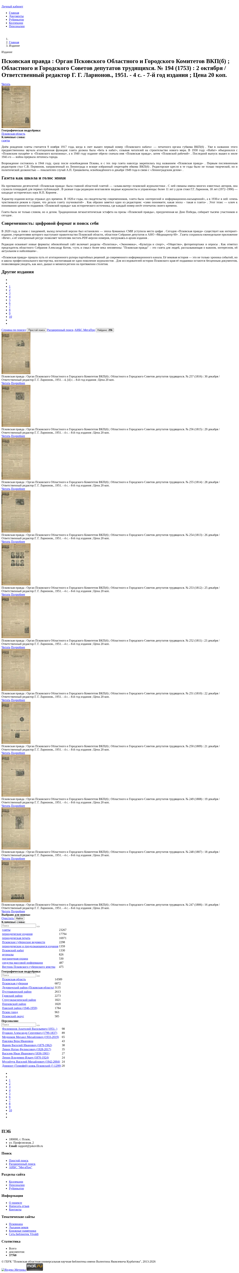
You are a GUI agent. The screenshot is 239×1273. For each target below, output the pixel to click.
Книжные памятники (22, 1230)
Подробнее (18, 383)
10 (10, 316)
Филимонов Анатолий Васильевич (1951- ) (29, 1028)
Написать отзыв (19, 1206)
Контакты (15, 1209)
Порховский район (14, 1004)
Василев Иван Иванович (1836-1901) (25, 1053)
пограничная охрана (15, 958)
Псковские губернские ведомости (23, 942)
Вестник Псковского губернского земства (28, 966)
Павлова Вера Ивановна (17, 1041)
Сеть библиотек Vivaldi (23, 1234)
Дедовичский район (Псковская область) (28, 987)
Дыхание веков (18, 1227)
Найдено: (104, 330)
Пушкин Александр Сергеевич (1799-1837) (29, 1032)
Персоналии (17, 26)
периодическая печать (16, 938)
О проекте (15, 1202)
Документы (16, 16)
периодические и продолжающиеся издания (30, 946)
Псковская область (13, 133)
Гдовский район (12, 995)
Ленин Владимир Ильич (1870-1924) (25, 1057)
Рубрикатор (16, 19)
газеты (5, 140)
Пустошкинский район (17, 991)
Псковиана (16, 1224)
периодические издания (17, 934)
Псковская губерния (15, 983)
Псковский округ (13, 1016)
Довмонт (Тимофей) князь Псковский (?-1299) (31, 1065)
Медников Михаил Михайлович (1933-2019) (30, 1037)
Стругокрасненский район (19, 999)
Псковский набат (13, 950)
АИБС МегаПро (84, 330)
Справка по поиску (13, 330)
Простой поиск (18, 1160)
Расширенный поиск (60, 330)
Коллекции (16, 22)
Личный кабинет (12, 6)
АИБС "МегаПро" (20, 1167)
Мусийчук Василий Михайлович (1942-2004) (31, 1061)
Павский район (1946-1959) (19, 1008)
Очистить (7, 918)
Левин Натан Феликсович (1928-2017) (26, 1049)
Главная (14, 12)
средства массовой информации (22, 962)
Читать (5, 84)
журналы (8, 954)
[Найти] (38, 926)
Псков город (10, 1012)
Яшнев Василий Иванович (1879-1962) (27, 1045)
